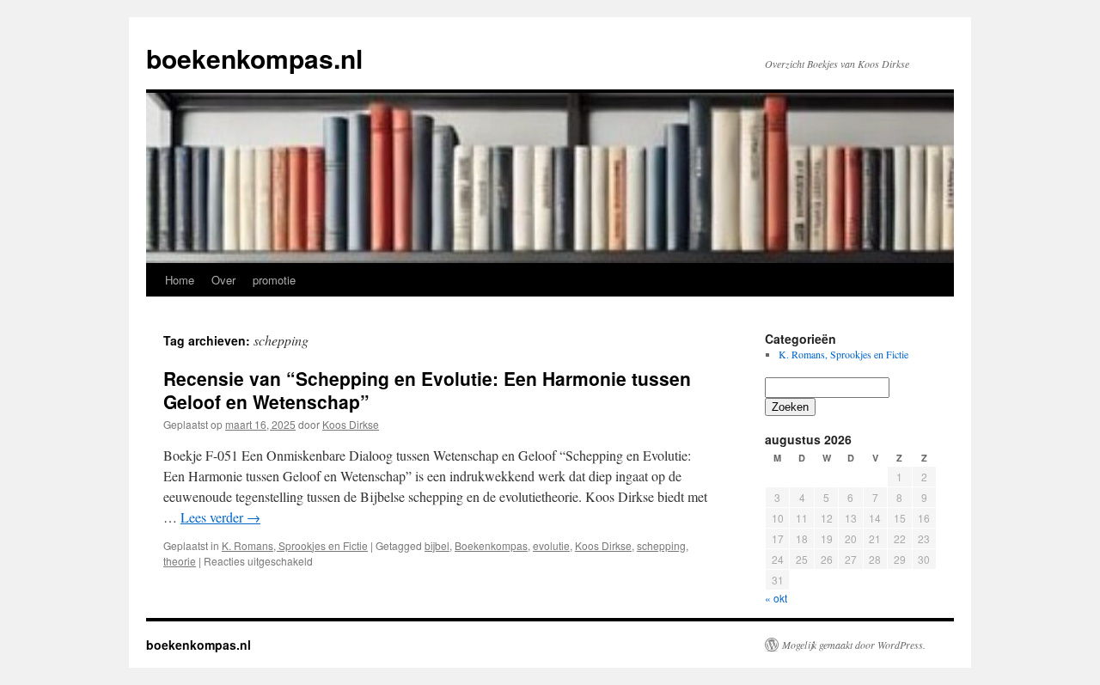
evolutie (551, 545)
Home (179, 280)
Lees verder (220, 517)
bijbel (437, 545)
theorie (179, 561)
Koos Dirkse (350, 424)
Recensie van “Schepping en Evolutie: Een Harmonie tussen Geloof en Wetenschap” (427, 389)
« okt (776, 597)
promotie (274, 280)
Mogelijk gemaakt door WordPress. (854, 644)
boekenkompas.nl (254, 58)
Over (223, 280)
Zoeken (790, 407)
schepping (661, 545)
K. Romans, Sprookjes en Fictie (295, 545)
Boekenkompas (491, 545)
